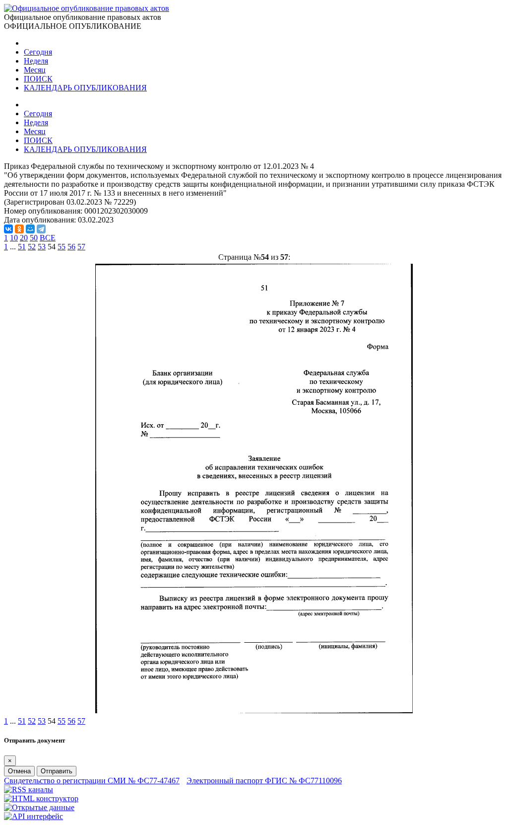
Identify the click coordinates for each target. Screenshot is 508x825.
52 (32, 246)
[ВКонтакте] (8, 229)
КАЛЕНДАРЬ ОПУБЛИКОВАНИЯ (85, 87)
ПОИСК (38, 79)
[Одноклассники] (19, 229)
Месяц (35, 70)
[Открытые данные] (39, 807)
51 (22, 246)
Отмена (19, 771)
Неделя (36, 61)
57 (81, 246)
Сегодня (38, 52)
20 (24, 237)
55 (61, 246)
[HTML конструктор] (41, 798)
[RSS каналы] (28, 789)
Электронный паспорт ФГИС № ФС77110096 (264, 780)
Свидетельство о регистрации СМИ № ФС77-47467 (92, 780)
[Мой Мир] (30, 229)
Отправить (56, 771)
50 (34, 237)
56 (71, 246)
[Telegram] (41, 229)
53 (42, 246)
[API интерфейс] (33, 816)
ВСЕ (48, 237)
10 (14, 237)
